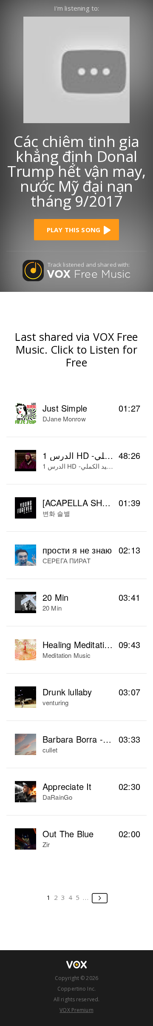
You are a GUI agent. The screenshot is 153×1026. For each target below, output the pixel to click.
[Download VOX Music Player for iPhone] (76, 69)
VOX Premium (76, 1010)
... (86, 897)
